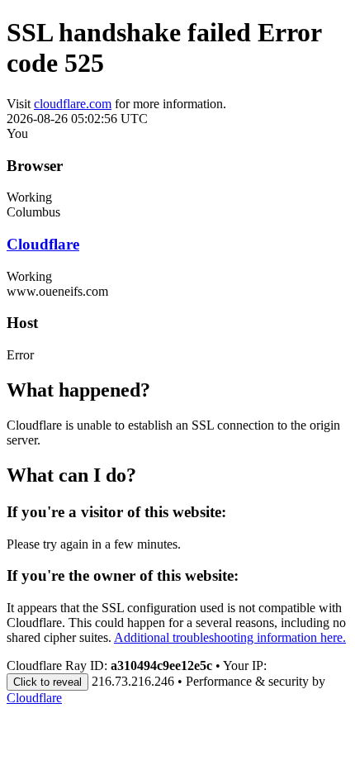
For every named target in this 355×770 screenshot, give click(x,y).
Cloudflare (43, 244)
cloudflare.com (72, 104)
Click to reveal (47, 682)
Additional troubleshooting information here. (230, 637)
